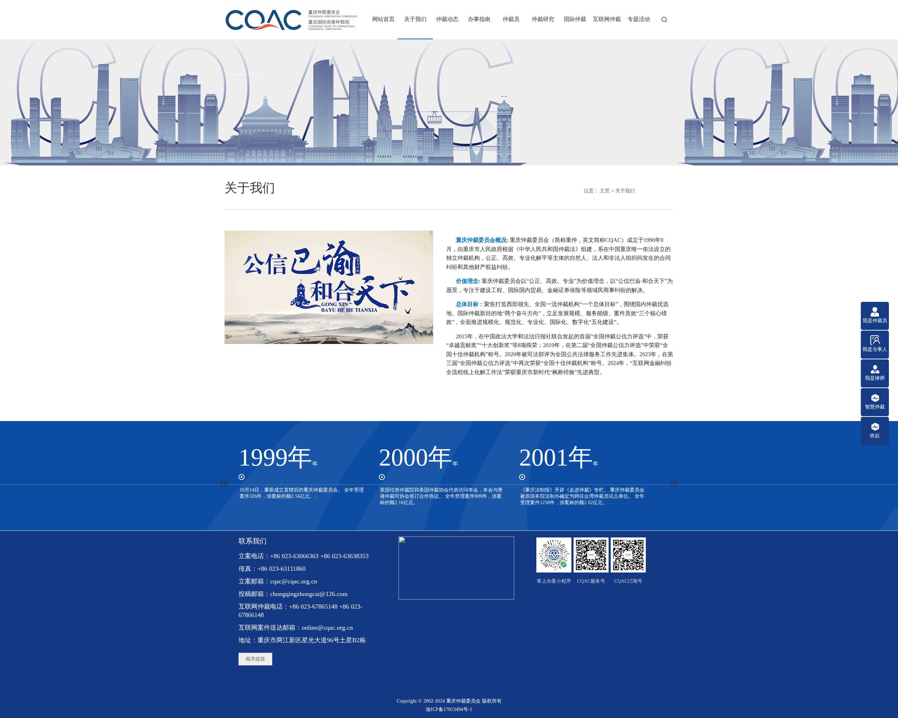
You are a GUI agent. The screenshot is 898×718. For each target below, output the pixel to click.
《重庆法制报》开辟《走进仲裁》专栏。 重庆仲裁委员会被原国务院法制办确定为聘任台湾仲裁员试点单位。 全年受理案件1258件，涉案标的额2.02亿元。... (582, 496)
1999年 (278, 457)
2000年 (418, 457)
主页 (605, 191)
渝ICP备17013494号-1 (449, 709)
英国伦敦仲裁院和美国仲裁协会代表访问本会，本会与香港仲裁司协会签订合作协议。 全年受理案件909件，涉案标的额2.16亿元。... (441, 496)
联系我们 (253, 541)
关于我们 (625, 191)
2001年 (558, 457)
